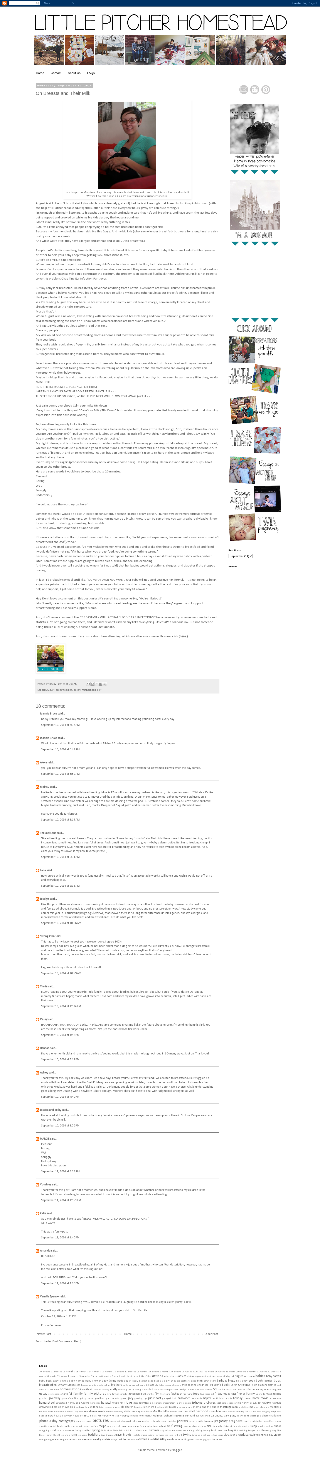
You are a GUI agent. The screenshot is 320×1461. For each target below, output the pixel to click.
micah (88, 1411)
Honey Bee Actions (79, 1403)
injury (179, 1403)
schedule (152, 1426)
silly (220, 1426)
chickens (176, 1385)
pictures (100, 1420)
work (177, 1439)
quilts (67, 1426)
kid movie (63, 1407)
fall (70, 1394)
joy (250, 1403)
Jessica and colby (50, 1110)
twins (187, 1435)
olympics (134, 1416)
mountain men (218, 1411)
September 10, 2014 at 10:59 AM (61, 973)
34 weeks (51, 1376)
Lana (43, 870)
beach (127, 1381)
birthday (222, 1380)
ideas (135, 1403)
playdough (126, 1421)
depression (172, 1390)
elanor (268, 1389)
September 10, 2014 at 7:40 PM (60, 1097)
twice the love (165, 1435)
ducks (229, 1390)
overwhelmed (203, 1416)
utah (252, 1435)
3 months (251, 1372)
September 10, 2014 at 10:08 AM (61, 923)
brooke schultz (88, 1385)
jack (219, 1403)
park (226, 1416)
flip (184, 1394)
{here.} (183, 636)
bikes (193, 1381)
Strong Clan (47, 936)
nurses (115, 1416)
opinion (158, 1415)
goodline (99, 1398)
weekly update (102, 1439)
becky (135, 1381)
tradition (110, 1435)
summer (154, 1430)
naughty (266, 1412)
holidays (238, 1398)
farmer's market (120, 1394)
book (252, 1380)
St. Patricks (106, 1430)
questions (44, 1426)
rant (86, 1426)
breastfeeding (64, 690)
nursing (124, 1416)
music (248, 1411)
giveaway (54, 1398)
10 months (44, 1372)
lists (161, 1407)
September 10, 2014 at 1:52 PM (60, 1035)
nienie (93, 1416)
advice (182, 1376)
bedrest (143, 1381)
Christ (234, 1385)
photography (67, 1421)
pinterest (115, 1421)
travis (127, 1435)
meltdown (59, 1412)
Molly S (44, 787)
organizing (178, 1416)
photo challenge (271, 1416)
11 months (56, 1372)
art (232, 1376)
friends (241, 1394)
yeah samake (195, 1440)
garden (277, 1394)
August (50, 690)
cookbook (87, 1389)
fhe (152, 1394)
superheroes (167, 1430)
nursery (106, 1416)
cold (279, 1385)
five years (165, 1394)
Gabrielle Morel (264, 1394)
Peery (240, 1416)
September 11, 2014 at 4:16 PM (60, 1283)
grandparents (112, 1398)
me (251, 1407)
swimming (188, 1430)
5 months (84, 1376)
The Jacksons (48, 833)
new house (54, 1416)
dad (150, 1389)
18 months (141, 1372)
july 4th (257, 1403)
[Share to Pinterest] (105, 684)
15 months (106, 1372)
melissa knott (46, 1412)
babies (260, 1376)
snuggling (44, 1430)
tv (157, 1435)
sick (209, 1426)
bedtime (158, 1381)
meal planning (261, 1407)
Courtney (45, 1184)
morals (173, 1412)
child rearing (189, 1385)
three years (81, 1435)
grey (130, 1398)
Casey (43, 1019)
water (68, 1439)
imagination (169, 1403)
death (163, 1390)
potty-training (205, 1421)
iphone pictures (204, 1402)
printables (257, 1421)
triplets (136, 1435)
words (170, 1439)
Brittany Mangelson (69, 1385)
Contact (56, 73)
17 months (130, 1372)
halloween (184, 1398)
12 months (68, 1371)
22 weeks (209, 1372)
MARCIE (44, 1138)
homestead (61, 1403)
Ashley (44, 1072)
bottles (268, 1381)
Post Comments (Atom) (66, 1341)
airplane (199, 1376)
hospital (106, 1402)
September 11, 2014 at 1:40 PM (60, 1237)
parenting (217, 1415)
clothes (272, 1385)
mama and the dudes (206, 1407)
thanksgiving (268, 1430)
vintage (43, 1440)
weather (76, 1440)
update (243, 1435)
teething (243, 1430)
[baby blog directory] (51, 672)
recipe (102, 1426)
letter (146, 1407)
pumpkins (268, 1421)
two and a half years (202, 1435)
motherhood (89, 690)
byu (133, 1385)
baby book (45, 1381)
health (215, 1398)
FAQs (91, 73)
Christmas (244, 1385)
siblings (202, 1426)
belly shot (170, 1381)
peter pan (255, 1416)
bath (120, 1381)
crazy (131, 1389)
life (152, 1407)
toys (103, 1435)
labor (101, 1407)
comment (54, 1390)
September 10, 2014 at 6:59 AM (60, 774)
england (277, 1390)
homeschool (47, 1402)
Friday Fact (229, 1394)
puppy (278, 1421)
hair (174, 1398)
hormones (95, 1403)
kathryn (266, 1402)
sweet (179, 1430)
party (233, 1416)
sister (226, 1426)
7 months (96, 1376)
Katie (43, 1213)
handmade (197, 1398)
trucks (144, 1435)
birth (200, 1381)
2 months (164, 1372)
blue (238, 1381)
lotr (166, 1407)
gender (43, 1398)
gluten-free (67, 1398)
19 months (153, 1372)
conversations (70, 1389)
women (131, 1440)
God (76, 1398)
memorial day (71, 1412)
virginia (51, 1439)
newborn (78, 1416)
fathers (146, 1394)
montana (146, 1411)
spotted (86, 1430)
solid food (56, 1430)
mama (189, 1407)
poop (163, 1421)
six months (243, 1426)
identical (144, 1403)
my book (257, 1412)
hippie (229, 1398)
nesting (43, 1416)
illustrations (156, 1403)
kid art (53, 1407)
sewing (177, 1426)
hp (121, 1403)
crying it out (141, 1390)
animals (212, 1376)
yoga (205, 1440)
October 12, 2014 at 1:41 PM (58, 1316)
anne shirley (223, 1376)
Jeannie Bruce (48, 713)
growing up (140, 1398)
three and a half (66, 1435)
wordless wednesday (151, 1439)
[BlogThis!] (92, 684)
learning (138, 1407)
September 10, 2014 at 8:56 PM (60, 1125)
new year (67, 1416)
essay (77, 690)
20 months (175, 1372)
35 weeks (62, 1376)
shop (194, 1426)
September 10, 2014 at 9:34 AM (60, 857)
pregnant (236, 1421)
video (277, 1435)
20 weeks (187, 1372)
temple (252, 1430)
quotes (74, 1426)
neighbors (276, 1412)
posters (193, 1421)
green (123, 1398)
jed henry (243, 1403)
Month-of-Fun (161, 1411)
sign (214, 1426)
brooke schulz (103, 1385)
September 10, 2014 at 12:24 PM (61, 1006)
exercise (57, 1394)
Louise (173, 1407)
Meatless (275, 1407)
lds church (127, 1407)
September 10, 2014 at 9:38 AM (60, 886)
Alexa (43, 762)
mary (235, 1407)
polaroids (155, 1421)
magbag (181, 1407)
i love (128, 1402)
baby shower (93, 1381)
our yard (190, 1416)
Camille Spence (49, 1296)
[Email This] (88, 684)
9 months (116, 1376)
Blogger (177, 1450)
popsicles (171, 1421)
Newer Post (44, 1334)
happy (207, 1398)
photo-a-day (48, 1421)
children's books (219, 1385)
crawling (122, 1390)
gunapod (166, 1398)
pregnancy (220, 1421)
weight (114, 1440)
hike (221, 1398)
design (183, 1389)
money (136, 1411)
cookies (97, 1390)
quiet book (56, 1426)
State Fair (118, 1430)
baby (269, 1376)
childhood (203, 1385)
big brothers (183, 1381)
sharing (187, 1426)
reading (94, 1426)
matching (244, 1407)
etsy (50, 1394)
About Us (74, 73)
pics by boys (83, 1421)
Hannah (44, 1048)
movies (231, 1412)
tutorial (151, 1435)
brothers (116, 1385)
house (115, 1403)
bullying (127, 1385)
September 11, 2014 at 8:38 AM (60, 1171)
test (258, 1430)
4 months (73, 1376)
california (140, 1385)
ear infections (240, 1390)
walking (60, 1440)
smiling (269, 1426)
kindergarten (82, 1407)
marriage (226, 1407)
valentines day (264, 1435)
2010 (195, 1372)
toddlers (94, 1435)
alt (205, 1376)
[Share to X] (96, 684)
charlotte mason (163, 1385)
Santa (143, 1426)
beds (150, 1381)
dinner (200, 1390)
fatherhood (135, 1394)
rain (81, 1426)
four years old (207, 1394)
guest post (154, 1398)
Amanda (45, 1250)
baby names (76, 1381)
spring (96, 1430)
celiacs (150, 1385)
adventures (171, 1376)
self (99, 690)
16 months (118, 1372)
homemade (275, 1398)
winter (123, 1439)
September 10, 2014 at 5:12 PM (60, 1059)
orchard (168, 1416)
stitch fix (128, 1430)
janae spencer (229, 1403)
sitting (233, 1426)
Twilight (178, 1435)
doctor (221, 1389)
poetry (146, 1421)
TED (236, 1430)
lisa (157, 1407)
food (196, 1394)
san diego (133, 1426)
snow (277, 1426)
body (245, 1381)
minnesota (98, 1411)
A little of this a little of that (137, 1376)
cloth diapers (259, 1385)
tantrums (216, 1430)
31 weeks (262, 1372)
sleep (253, 1426)
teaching (228, 1430)
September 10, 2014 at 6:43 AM (60, 749)
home (248, 1398)
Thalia (43, 986)
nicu (86, 1415)
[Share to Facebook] (101, 684)
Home (40, 73)
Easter (251, 1389)
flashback (176, 1394)
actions (157, 1376)
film (157, 1394)
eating (259, 1389)
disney (208, 1390)
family (78, 1394)
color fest (44, 1390)
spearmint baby (71, 1430)
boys (277, 1380)
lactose (108, 1407)
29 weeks (241, 1372)
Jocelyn (44, 899)
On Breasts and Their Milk (63, 93)
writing (185, 1439)
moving (240, 1411)
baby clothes (60, 1381)
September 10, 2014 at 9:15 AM (60, 819)
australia (249, 1376)
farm (109, 1394)
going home (87, 1398)
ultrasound (230, 1435)
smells (261, 1426)
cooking (105, 1390)
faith (65, 1394)
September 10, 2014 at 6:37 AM (60, 725)
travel (118, 1435)
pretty (247, 1421)
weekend (87, 1439)
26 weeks (220, 1372)
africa (190, 1376)
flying (189, 1394)
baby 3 (277, 1376)
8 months (106, 1376)
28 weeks (230, 1372)
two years (218, 1435)
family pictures (95, 1394)
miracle (110, 1412)
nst (99, 1416)
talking (198, 1430)
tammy (206, 1430)
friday (218, 1394)
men (81, 1412)
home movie (260, 1398)
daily (156, 1390)
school (162, 1426)
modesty (118, 1412)
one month (145, 1416)
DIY (215, 1389)
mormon (183, 1411)
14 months (95, 1371)
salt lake (121, 1426)
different (192, 1390)
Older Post (211, 1334)
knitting (94, 1407)
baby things (109, 1380)
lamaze (116, 1407)
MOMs (128, 1411)
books (260, 1380)
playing (137, 1421)
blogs (231, 1380)
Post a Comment (51, 1325)
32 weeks (273, 1372)
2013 (201, 1372)
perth (246, 1416)
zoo (220, 1440)
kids (72, 1407)
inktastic (187, 1403)
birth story (210, 1381)
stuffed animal (140, 1430)
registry (111, 1426)
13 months (82, 1371)
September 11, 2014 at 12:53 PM (61, 1200)
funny (250, 1394)
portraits (182, 1421)
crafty (113, 1389)
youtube (213, 1439)
